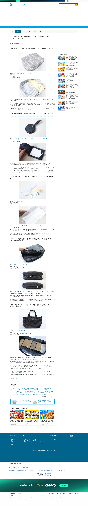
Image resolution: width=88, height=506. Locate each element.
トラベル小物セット (18, 201)
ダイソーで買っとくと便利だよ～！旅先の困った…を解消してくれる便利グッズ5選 (44, 27)
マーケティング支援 (42, 497)
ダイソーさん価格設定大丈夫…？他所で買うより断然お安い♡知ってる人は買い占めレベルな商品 (32, 391)
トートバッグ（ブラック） (20, 330)
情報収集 (51, 497)
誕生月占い (13, 441)
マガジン (25, 27)
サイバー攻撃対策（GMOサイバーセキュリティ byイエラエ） (26, 470)
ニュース (13, 442)
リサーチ (47, 497)
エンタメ (24, 31)
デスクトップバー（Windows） (31, 439)
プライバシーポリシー (73, 438)
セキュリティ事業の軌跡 (61, 470)
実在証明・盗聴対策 (12, 470)
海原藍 (16, 378)
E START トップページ (14, 27)
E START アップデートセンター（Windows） (34, 441)
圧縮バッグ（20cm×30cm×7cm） (21, 264)
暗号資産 (60, 497)
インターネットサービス (12, 497)
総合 (12, 31)
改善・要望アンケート (56, 439)
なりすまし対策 (53, 470)
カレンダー (13, 440)
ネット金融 (56, 497)
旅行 (30, 31)
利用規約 (71, 435)
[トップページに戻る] (15, 4)
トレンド (21, 27)
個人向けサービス (66, 497)
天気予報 (13, 439)
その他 (71, 497)
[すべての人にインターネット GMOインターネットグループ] (78, 1)
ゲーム (12, 445)
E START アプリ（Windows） (30, 440)
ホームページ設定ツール (29, 442)
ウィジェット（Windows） (30, 437)
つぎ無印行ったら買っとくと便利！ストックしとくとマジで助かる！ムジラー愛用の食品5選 (31, 388)
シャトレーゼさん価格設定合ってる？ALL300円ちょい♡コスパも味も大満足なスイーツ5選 (30, 392)
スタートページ (14, 437)
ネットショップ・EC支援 (22, 497)
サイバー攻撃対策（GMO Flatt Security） (43, 470)
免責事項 (71, 436)
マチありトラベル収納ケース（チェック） (23, 73)
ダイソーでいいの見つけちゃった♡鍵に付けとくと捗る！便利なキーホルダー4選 (28, 394)
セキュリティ (35, 497)
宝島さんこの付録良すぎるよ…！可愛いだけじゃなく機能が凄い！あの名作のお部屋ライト (30, 389)
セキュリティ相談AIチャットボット (52, 468)
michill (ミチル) (51, 396)
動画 (12, 444)
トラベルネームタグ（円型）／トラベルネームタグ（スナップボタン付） (31, 138)
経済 (35, 31)
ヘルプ (52, 437)
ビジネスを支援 (29, 497)
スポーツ (41, 31)
